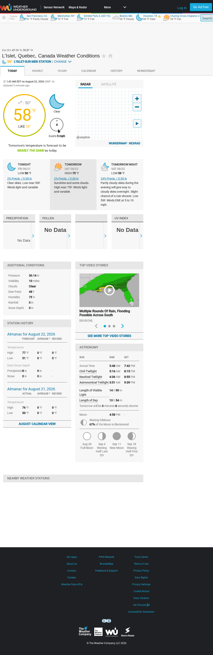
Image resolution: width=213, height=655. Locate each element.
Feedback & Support (106, 570)
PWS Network (106, 557)
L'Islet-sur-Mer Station (29, 62)
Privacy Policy (141, 570)
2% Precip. (19, 178)
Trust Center (141, 557)
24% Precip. (114, 178)
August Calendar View (37, 424)
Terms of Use (141, 563)
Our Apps (72, 557)
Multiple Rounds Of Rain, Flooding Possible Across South (104, 313)
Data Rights (141, 577)
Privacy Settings (141, 584)
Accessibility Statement (141, 611)
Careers (71, 577)
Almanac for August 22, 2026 (31, 334)
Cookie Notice (141, 591)
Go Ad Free (201, 7)
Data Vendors (141, 598)
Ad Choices (139, 605)
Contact (71, 570)
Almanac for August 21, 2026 (31, 389)
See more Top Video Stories (109, 336)
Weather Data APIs (71, 584)
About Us (72, 563)
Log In (182, 8)
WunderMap (118, 143)
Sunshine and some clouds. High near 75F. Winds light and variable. (71, 187)
